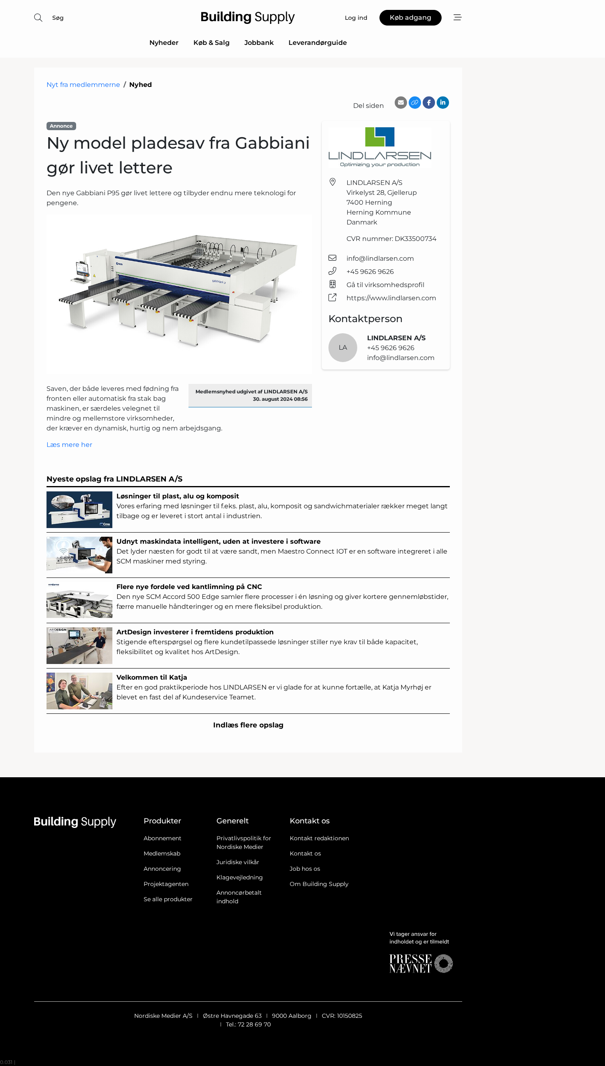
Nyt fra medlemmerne (83, 85)
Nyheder (164, 43)
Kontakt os (305, 853)
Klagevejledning (239, 877)
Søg (58, 17)
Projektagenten (166, 884)
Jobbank (259, 43)
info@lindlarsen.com (380, 258)
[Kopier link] (415, 102)
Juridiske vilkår (237, 862)
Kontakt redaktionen (319, 838)
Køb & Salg (211, 43)
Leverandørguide (318, 43)
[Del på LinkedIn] (443, 102)
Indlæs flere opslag (248, 725)
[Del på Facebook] (429, 102)
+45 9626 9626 (370, 272)
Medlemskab (162, 853)
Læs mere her (69, 445)
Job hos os (305, 868)
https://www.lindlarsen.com (391, 298)
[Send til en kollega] (401, 102)
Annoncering (162, 868)
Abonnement (163, 838)
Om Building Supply (319, 884)
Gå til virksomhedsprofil (385, 285)
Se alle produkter (168, 899)
